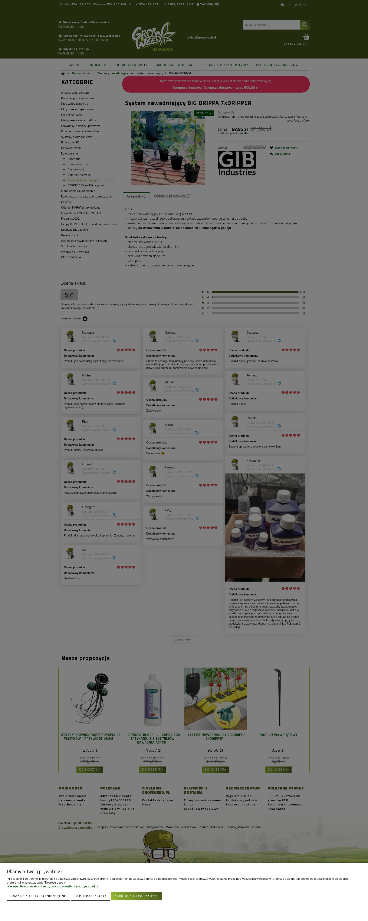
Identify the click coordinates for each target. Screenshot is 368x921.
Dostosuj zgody (90, 896)
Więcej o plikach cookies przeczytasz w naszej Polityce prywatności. (52, 886)
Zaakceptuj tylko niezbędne (38, 896)
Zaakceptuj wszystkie (136, 896)
